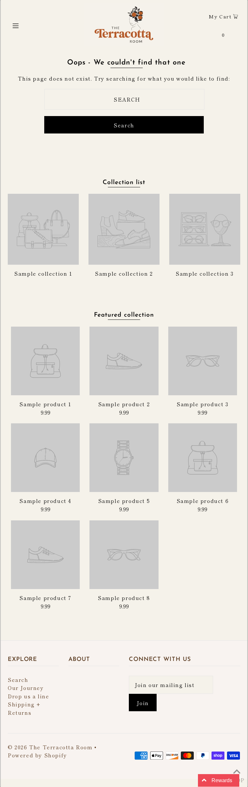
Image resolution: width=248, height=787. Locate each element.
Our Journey (26, 688)
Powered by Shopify (37, 755)
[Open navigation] (28, 24)
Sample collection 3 (204, 273)
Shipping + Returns (24, 708)
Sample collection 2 (124, 273)
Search (18, 680)
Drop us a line (28, 696)
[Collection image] (43, 261)
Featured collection (124, 315)
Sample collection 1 (43, 273)
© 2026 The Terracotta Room (50, 747)
